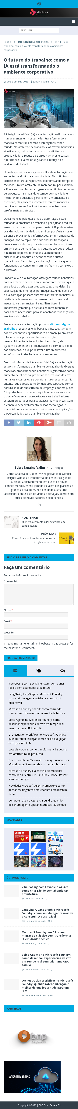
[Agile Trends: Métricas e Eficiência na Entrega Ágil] (55, 849)
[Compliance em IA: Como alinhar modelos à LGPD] (21, 861)
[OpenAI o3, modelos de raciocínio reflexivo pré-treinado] (55, 861)
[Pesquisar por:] (39, 30)
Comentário (11, 581)
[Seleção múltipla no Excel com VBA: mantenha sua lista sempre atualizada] (38, 836)
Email (7, 621)
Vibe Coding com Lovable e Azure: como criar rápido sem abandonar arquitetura (45, 890)
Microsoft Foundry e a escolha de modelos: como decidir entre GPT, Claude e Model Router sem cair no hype (38, 775)
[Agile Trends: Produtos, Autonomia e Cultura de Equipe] (38, 849)
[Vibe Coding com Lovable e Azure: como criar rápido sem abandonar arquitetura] (11, 891)
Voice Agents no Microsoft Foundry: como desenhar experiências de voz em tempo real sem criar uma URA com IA (36, 724)
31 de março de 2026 (34, 920)
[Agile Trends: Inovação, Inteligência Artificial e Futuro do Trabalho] (21, 849)
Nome (8, 610)
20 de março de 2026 (34, 943)
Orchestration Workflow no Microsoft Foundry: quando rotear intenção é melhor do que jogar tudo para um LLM (37, 739)
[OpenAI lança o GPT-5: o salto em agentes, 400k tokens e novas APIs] (55, 836)
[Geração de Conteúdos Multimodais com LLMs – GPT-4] (38, 861)
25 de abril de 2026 (33, 898)
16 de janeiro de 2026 (35, 995)
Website (9, 632)
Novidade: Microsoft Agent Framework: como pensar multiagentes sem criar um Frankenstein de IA (38, 790)
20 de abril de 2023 (17, 81)
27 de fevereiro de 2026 (36, 969)
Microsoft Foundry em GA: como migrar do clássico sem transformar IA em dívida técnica (46, 935)
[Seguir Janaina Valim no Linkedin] (39, 504)
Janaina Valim (41, 81)
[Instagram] (39, 4)
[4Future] (39, 15)
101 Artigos (56, 467)
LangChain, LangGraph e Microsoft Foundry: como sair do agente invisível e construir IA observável (36, 698)
